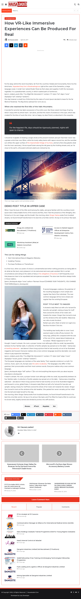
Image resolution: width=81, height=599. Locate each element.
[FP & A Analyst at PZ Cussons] (10, 517)
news (28, 406)
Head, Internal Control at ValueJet (29, 540)
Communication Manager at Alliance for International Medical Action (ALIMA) (45, 523)
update (46, 406)
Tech (37, 406)
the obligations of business (48, 274)
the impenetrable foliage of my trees (40, 143)
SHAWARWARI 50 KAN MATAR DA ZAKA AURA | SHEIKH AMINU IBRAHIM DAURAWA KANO (65, 486)
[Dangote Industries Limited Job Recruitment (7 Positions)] (10, 552)
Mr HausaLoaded (13, 40)
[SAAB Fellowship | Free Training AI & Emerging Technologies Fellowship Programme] (10, 560)
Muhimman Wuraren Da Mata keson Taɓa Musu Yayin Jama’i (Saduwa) (40, 485)
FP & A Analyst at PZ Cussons (27, 514)
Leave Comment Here (40, 500)
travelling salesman (12, 348)
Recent (14, 507)
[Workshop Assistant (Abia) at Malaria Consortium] (10, 245)
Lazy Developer (24, 595)
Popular (39, 507)
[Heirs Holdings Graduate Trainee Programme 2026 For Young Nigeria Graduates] (10, 534)
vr (55, 406)
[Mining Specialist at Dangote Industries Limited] (10, 578)
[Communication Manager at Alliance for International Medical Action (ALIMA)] (10, 525)
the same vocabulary (39, 364)
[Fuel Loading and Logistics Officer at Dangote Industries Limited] (10, 569)
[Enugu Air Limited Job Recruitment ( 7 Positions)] (10, 230)
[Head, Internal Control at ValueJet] (10, 543)
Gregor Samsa (55, 215)
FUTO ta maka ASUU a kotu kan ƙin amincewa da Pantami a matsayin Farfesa (15, 486)
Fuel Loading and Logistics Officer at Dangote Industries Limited (41, 567)
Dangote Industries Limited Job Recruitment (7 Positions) (38, 549)
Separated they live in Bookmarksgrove (26, 86)
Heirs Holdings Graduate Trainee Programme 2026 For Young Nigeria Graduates (37, 10)
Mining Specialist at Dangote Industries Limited (34, 575)
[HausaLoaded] (17, 4)
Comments (65, 507)
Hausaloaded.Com (33, 592)
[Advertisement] (40, 66)
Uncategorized (10, 18)
